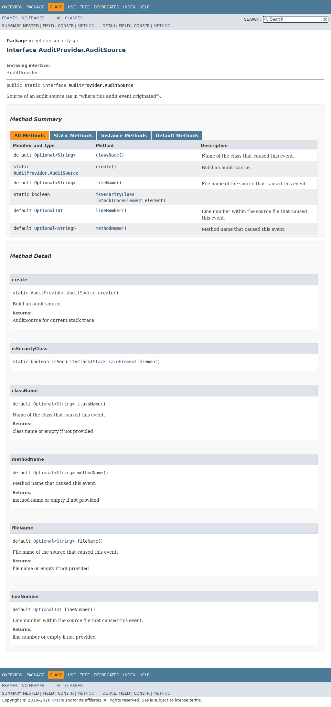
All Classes (70, 18)
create (103, 166)
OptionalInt (48, 210)
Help (144, 7)
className (107, 155)
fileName (106, 182)
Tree (85, 7)
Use (72, 7)
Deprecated (106, 7)
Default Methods (176, 135)
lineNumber (109, 210)
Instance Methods (124, 135)
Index (129, 7)
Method (86, 26)
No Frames (33, 18)
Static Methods (73, 135)
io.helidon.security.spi (53, 40)
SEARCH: (252, 19)
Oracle (58, 700)
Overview (12, 7)
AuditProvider (22, 72)
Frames (10, 18)
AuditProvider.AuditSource (46, 173)
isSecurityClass (115, 194)
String (65, 155)
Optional (44, 155)
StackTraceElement (120, 200)
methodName (109, 228)
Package (35, 7)
